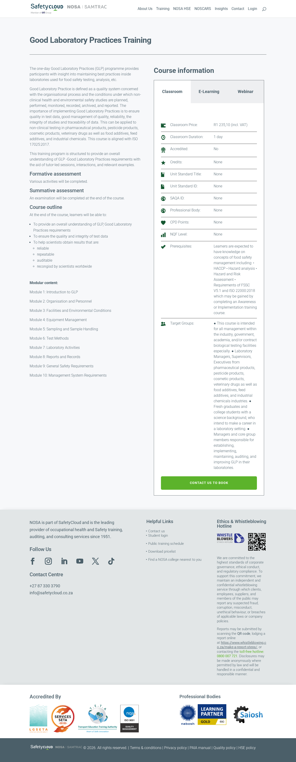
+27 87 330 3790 (45, 585)
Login (252, 9)
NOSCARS (202, 9)
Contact (237, 9)
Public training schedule (166, 544)
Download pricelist (162, 551)
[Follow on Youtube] (80, 561)
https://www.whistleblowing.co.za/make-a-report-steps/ (241, 645)
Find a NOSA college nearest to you (174, 560)
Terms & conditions (145, 748)
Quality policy (224, 748)
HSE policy (247, 748)
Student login (158, 535)
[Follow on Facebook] (33, 561)
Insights (221, 9)
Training (163, 9)
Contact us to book (209, 483)
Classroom (172, 91)
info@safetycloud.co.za (51, 592)
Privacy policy (175, 748)
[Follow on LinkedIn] (64, 561)
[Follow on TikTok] (111, 561)
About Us (145, 9)
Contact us (156, 531)
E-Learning (209, 91)
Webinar (245, 91)
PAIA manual (200, 748)
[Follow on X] (95, 561)
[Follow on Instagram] (48, 561)
